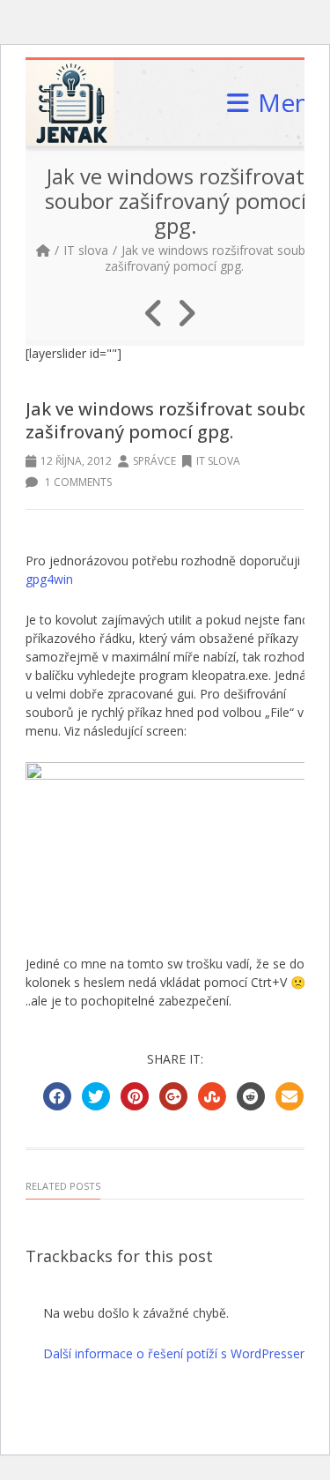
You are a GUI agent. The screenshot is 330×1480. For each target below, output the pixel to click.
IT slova (85, 250)
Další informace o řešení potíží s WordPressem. (178, 1353)
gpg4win (49, 579)
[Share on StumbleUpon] (212, 1096)
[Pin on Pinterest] (135, 1096)
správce (154, 460)
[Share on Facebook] (57, 1096)
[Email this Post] (289, 1096)
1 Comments (77, 482)
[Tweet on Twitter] (96, 1096)
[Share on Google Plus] (173, 1096)
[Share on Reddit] (251, 1096)
